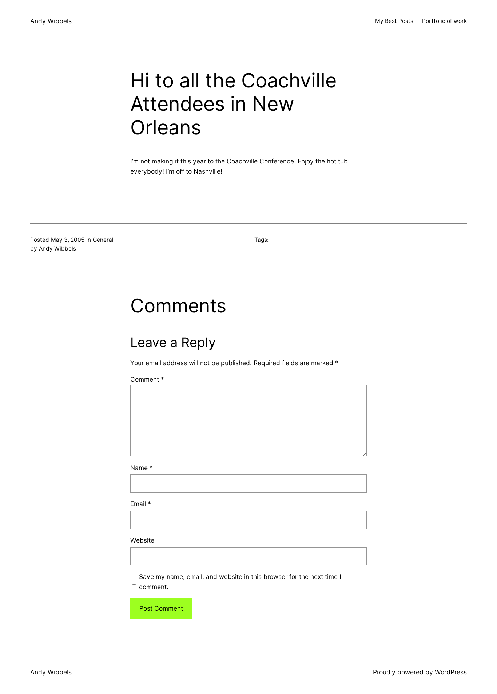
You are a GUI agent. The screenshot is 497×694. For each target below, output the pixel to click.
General (103, 239)
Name (141, 468)
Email (140, 504)
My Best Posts (394, 20)
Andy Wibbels (51, 21)
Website (142, 540)
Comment (147, 379)
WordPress (451, 672)
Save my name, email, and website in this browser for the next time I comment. (240, 582)
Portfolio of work (444, 20)
